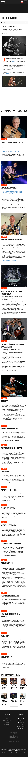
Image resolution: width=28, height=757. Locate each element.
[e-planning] (14, 741)
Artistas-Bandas (7, 720)
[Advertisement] (13, 99)
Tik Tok (22, 724)
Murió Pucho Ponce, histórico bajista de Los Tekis (23, 701)
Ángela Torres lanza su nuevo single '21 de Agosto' (23, 686)
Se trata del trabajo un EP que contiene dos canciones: (13, 150)
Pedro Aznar (13, 61)
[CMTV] (3, 1)
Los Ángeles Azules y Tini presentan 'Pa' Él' (14, 686)
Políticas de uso (17, 750)
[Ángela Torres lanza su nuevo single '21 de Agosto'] (23, 681)
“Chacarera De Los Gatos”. (14, 151)
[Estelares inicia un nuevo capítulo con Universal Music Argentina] (4, 695)
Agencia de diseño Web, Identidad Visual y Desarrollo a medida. (15, 753)
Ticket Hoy (6, 73)
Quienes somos (22, 726)
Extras (7, 726)
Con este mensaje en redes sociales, (9, 260)
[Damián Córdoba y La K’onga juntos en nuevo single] (13, 695)
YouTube (22, 719)
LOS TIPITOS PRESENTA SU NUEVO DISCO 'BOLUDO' (4, 686)
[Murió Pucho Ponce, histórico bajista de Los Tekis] (23, 695)
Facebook (22, 722)
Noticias (3, 22)
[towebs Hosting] (14, 732)
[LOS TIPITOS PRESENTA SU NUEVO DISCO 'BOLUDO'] (4, 681)
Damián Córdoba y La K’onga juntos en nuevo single (14, 701)
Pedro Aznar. (4, 156)
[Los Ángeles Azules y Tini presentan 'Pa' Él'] (13, 681)
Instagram (22, 720)
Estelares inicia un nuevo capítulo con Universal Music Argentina (5, 701)
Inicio (7, 719)
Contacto (22, 728)
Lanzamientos (7, 724)
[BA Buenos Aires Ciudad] (14, 737)
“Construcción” (5, 151)
